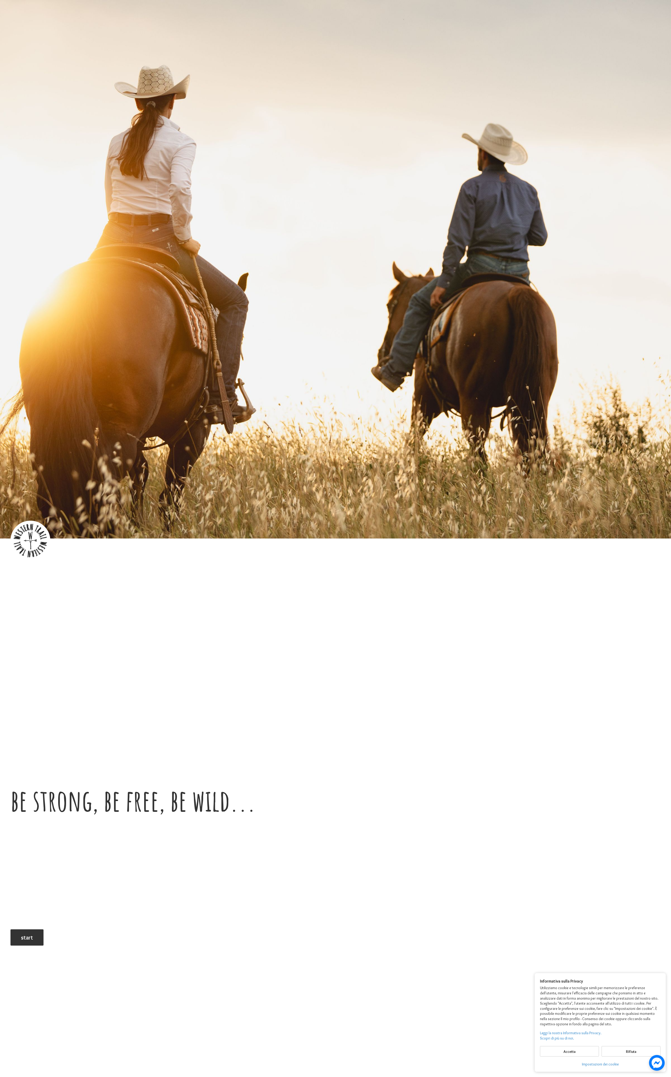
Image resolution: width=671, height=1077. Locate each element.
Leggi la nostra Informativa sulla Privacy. (571, 1033)
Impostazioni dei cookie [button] (600, 1064)
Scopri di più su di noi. (557, 1038)
